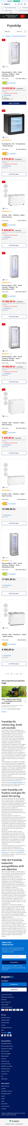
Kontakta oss (14, 984)
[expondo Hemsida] (3, 36)
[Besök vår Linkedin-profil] (8, 1036)
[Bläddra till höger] (26, 16)
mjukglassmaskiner (17, 782)
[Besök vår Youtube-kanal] (2, 1036)
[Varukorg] (24, 4)
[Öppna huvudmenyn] (2, 4)
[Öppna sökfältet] (15, 4)
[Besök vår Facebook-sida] (5, 1036)
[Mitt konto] (21, 4)
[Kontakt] (18, 4)
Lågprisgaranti (7, 95)
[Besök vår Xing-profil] (11, 1036)
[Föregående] (11, 673)
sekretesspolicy (6, 968)
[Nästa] (17, 673)
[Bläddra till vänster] (1, 16)
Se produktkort (12, 83)
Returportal (14, 989)
